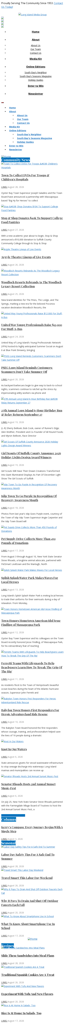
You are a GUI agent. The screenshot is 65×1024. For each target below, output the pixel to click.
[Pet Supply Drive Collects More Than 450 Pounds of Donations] (32, 529)
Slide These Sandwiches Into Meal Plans (27, 955)
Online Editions (35, 66)
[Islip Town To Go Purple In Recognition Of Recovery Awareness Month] (32, 486)
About (36, 39)
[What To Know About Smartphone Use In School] (32, 916)
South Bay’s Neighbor (36, 72)
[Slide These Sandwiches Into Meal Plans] (32, 948)
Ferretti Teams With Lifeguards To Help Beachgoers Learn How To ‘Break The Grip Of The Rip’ (31, 667)
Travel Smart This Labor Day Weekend (27, 878)
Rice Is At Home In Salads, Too (21, 1013)
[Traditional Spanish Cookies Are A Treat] (32, 967)
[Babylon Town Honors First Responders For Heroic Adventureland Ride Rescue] (32, 700)
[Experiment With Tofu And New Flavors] (32, 986)
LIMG (4, 186)
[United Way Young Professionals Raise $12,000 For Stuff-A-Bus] (32, 315)
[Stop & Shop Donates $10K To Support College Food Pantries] (32, 208)
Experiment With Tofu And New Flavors (27, 994)
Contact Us (35, 52)
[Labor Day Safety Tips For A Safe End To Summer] (32, 847)
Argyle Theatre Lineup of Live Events (26, 257)
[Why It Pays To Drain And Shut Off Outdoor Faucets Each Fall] (32, 891)
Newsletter (35, 93)
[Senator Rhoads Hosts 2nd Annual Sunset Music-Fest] (32, 776)
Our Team (35, 49)
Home (35, 32)
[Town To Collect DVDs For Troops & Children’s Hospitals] (32, 165)
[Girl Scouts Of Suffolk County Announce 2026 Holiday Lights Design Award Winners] (32, 443)
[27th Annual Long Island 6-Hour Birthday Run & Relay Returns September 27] (32, 401)
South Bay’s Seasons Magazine (36, 76)
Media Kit (36, 59)
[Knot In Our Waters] (32, 741)
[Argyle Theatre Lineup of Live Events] (32, 249)
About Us (35, 45)
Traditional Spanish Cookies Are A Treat (27, 975)
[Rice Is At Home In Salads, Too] (32, 1005)
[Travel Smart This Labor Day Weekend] (32, 870)
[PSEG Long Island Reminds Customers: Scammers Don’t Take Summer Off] (32, 358)
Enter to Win (36, 86)
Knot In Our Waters (14, 749)
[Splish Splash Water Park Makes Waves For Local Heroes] (32, 570)
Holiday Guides (35, 80)
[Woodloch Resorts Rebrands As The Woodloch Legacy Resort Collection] (32, 272)
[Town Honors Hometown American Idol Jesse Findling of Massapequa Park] (32, 611)
